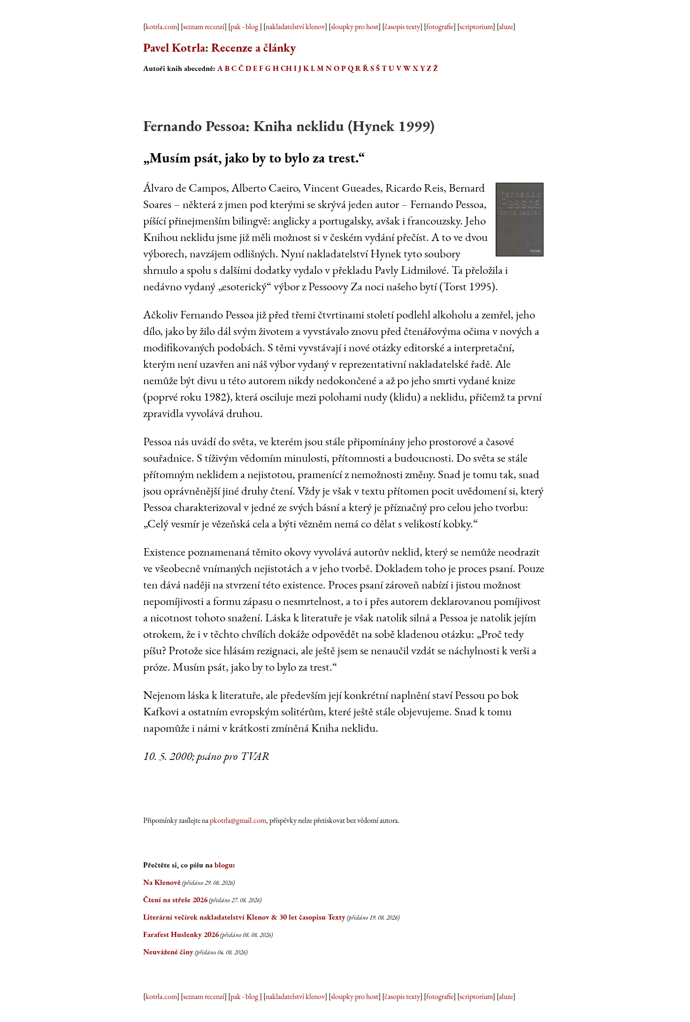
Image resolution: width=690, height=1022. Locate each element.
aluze (506, 26)
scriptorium (476, 26)
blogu (224, 865)
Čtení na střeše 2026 (175, 900)
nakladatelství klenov (295, 26)
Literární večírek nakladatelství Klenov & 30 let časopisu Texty (244, 917)
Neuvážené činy (168, 952)
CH (286, 68)
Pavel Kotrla (174, 47)
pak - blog (245, 26)
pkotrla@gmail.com (238, 820)
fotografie (439, 26)
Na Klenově (162, 882)
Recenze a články (253, 47)
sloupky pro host (354, 26)
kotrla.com (161, 26)
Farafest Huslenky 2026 (181, 934)
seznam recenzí (203, 26)
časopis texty (402, 26)
